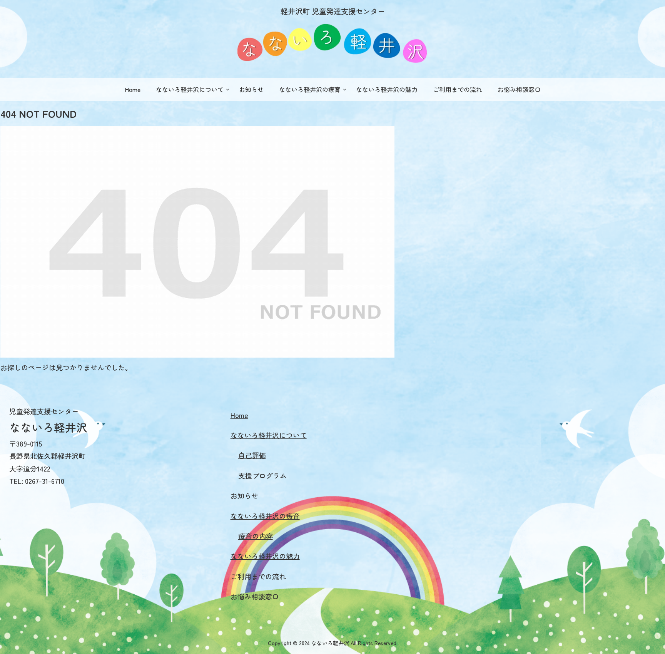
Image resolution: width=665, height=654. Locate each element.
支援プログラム (262, 475)
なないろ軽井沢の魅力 (265, 556)
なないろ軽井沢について (269, 435)
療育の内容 (255, 536)
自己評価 (252, 455)
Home (239, 415)
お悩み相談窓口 (255, 596)
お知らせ (244, 495)
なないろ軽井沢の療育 (265, 516)
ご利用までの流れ (258, 576)
